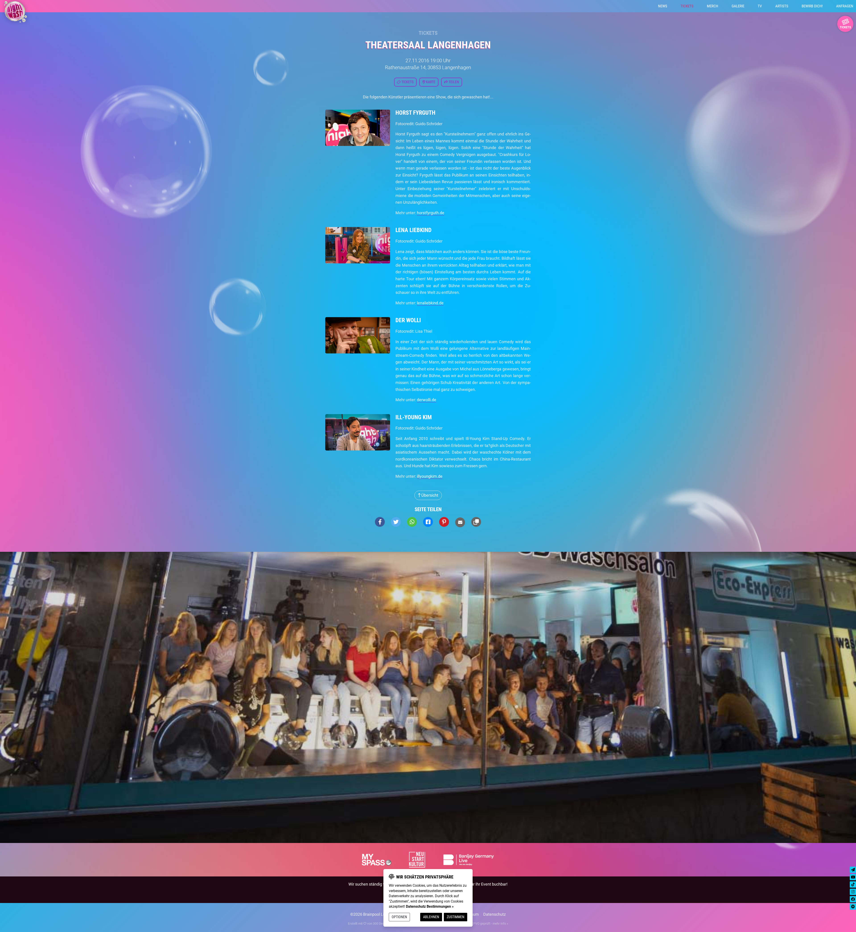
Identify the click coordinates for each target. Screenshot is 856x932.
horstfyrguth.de (430, 212)
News (662, 6)
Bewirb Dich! (812, 6)
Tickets (687, 6)
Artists (781, 6)
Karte (430, 82)
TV (760, 6)
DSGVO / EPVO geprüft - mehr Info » (483, 923)
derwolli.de (426, 399)
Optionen (399, 917)
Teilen (453, 82)
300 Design (380, 923)
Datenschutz (494, 914)
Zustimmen (455, 917)
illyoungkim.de (429, 476)
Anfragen (844, 6)
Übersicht (429, 495)
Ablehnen (431, 917)
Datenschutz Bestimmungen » (430, 906)
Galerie (738, 6)
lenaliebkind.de (430, 303)
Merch (712, 6)
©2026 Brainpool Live (369, 914)
